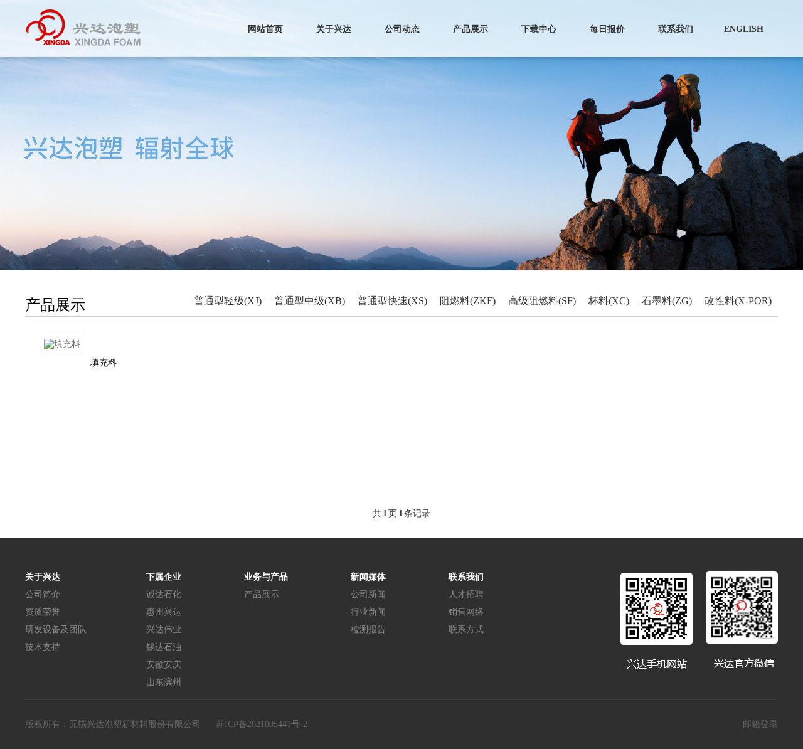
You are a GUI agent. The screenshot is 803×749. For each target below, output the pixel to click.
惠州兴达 (163, 612)
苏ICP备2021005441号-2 (261, 724)
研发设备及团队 (56, 629)
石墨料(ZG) (667, 300)
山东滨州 (163, 682)
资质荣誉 (42, 612)
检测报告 (368, 629)
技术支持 (42, 647)
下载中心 (538, 29)
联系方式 (466, 629)
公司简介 (42, 594)
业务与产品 (266, 577)
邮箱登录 (760, 724)
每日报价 (607, 29)
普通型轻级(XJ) (228, 300)
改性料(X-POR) (738, 300)
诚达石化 (163, 594)
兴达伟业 (163, 629)
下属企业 (163, 577)
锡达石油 (163, 647)
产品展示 (470, 29)
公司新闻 (368, 594)
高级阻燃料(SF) (542, 300)
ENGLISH (743, 29)
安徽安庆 (163, 664)
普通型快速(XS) (392, 300)
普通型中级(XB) (309, 300)
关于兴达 (333, 29)
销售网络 (466, 612)
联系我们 (675, 29)
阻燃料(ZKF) (468, 300)
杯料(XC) (608, 300)
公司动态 (402, 29)
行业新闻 (368, 612)
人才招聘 (466, 594)
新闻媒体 (368, 577)
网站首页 (265, 29)
